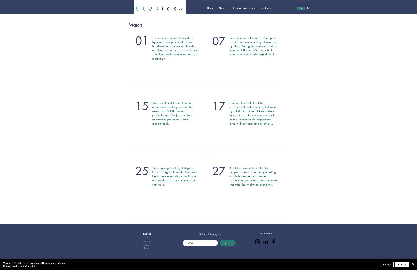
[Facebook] (273, 242)
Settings (386, 264)
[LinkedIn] (265, 242)
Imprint (31, 266)
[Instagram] (257, 242)
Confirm (402, 264)
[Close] (413, 264)
